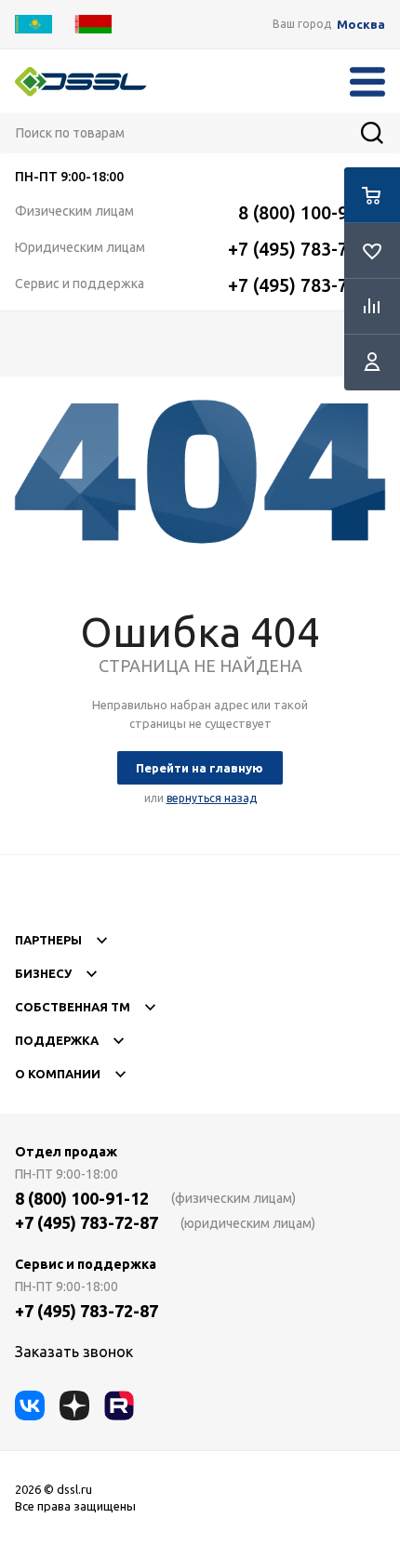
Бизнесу (43, 973)
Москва (361, 25)
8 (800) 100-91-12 (311, 212)
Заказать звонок (74, 1351)
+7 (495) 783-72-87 (306, 248)
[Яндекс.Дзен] (74, 1405)
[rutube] (119, 1405)
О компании (57, 1073)
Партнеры (48, 939)
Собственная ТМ (72, 1006)
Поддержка (57, 1040)
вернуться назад (212, 798)
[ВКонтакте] (30, 1405)
